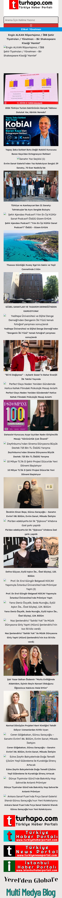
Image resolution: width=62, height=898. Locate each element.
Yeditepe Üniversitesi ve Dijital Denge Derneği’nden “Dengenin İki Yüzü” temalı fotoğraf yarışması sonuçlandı (31, 333)
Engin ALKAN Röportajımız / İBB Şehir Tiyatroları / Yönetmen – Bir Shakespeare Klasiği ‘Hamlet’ (31, 39)
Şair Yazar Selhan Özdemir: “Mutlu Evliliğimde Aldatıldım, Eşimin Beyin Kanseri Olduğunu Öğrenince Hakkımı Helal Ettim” (31, 683)
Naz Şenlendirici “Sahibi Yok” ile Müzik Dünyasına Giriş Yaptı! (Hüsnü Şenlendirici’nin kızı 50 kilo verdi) (31, 637)
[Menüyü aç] (31, 25)
